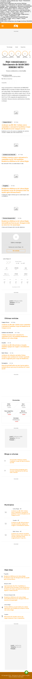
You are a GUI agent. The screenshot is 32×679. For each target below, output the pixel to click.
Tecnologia (9, 47)
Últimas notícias (11, 318)
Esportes (23, 47)
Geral (16, 47)
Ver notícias (16, 250)
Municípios (9, 505)
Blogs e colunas (11, 454)
